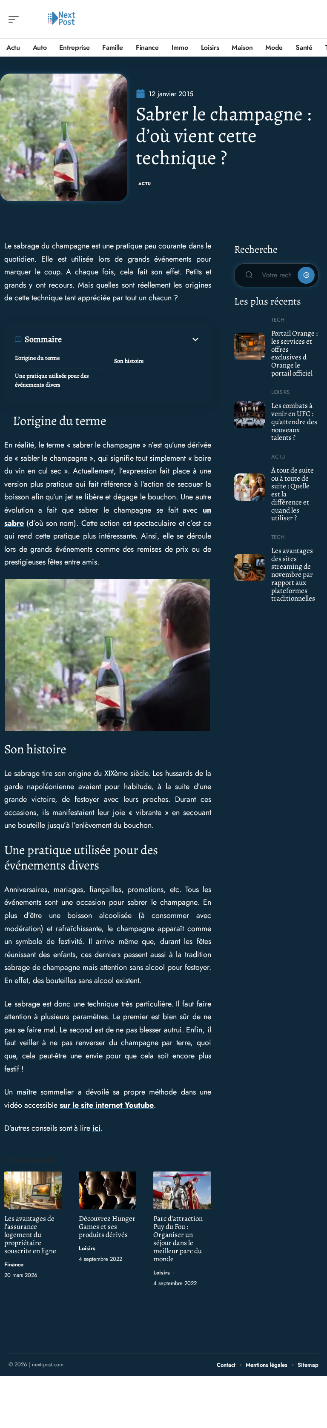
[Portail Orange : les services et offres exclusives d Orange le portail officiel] (249, 346)
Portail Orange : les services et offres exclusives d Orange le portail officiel (294, 353)
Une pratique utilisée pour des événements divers (52, 380)
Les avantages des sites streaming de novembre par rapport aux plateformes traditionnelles (293, 574)
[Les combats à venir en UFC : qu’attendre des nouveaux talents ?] (249, 414)
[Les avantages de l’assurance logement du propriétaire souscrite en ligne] (33, 1190)
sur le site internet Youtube (107, 1105)
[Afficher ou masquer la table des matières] (131, 339)
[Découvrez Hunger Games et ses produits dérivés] (107, 1190)
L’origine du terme (37, 358)
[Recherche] (312, 19)
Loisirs (87, 1248)
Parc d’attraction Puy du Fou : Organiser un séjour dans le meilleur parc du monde (178, 1239)
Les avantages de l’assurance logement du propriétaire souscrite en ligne (30, 1235)
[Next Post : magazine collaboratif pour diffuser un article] (61, 19)
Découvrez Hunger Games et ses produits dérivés (107, 1227)
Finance (13, 1264)
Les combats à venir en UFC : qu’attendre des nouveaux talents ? (294, 421)
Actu (144, 183)
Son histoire (128, 361)
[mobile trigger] (16, 19)
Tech (277, 320)
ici (96, 1128)
